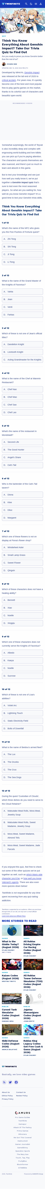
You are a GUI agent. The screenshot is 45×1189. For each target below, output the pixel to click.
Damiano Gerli (8, 1021)
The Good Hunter (16, 450)
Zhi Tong (12, 239)
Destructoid (22, 1141)
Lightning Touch (15, 713)
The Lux (11, 754)
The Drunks (13, 762)
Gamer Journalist (22, 1144)
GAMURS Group (37, 1174)
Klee (10, 502)
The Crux (12, 769)
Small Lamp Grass (16, 555)
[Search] (26, 3)
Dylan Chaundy (8, 950)
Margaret (12, 518)
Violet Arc (12, 705)
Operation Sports (22, 1151)
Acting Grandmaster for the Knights (24, 359)
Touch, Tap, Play (23, 1158)
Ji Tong (11, 254)
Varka (10, 291)
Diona (10, 495)
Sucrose (11, 676)
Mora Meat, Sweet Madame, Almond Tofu (21, 836)
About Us (6, 1092)
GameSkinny (22, 1148)
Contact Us (21, 1092)
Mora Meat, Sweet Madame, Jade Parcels (24, 847)
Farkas (11, 314)
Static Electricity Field (18, 721)
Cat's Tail (12, 465)
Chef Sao (12, 404)
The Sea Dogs (14, 777)
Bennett (11, 600)
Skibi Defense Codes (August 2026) (10, 1043)
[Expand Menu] (35, 3)
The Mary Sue (22, 1154)
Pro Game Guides (22, 1117)
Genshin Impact (31, 72)
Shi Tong (12, 246)
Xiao (10, 608)
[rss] (4, 1082)
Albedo (11, 653)
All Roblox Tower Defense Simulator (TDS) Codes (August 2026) (33, 981)
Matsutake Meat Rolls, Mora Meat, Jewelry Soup (24, 813)
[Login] (40, 3)
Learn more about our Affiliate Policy (14, 916)
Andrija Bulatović (9, 1049)
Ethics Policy (7, 1096)
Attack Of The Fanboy (22, 1127)
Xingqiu (11, 623)
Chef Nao (12, 389)
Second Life (13, 442)
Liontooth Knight (15, 352)
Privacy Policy (7, 1099)
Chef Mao (12, 397)
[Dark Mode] (31, 3)
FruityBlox (22, 1161)
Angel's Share (14, 457)
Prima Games (22, 1131)
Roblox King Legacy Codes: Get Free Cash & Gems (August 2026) (33, 1046)
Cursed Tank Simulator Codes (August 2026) (10, 1014)
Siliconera (22, 1134)
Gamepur (22, 1124)
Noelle (11, 615)
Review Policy (21, 1096)
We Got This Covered (22, 1137)
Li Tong (11, 262)
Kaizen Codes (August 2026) (10, 977)
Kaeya (11, 660)
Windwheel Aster (16, 547)
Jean (10, 299)
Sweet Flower (14, 563)
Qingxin (11, 570)
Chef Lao (12, 412)
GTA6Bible (22, 1168)
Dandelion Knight (16, 344)
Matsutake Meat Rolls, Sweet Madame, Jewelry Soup (22, 824)
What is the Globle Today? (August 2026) (10, 944)
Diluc (10, 510)
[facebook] (16, 1082)
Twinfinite (22, 1121)
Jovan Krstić (29, 1021)
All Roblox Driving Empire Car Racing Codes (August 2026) (32, 947)
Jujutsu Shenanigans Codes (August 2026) (32, 1014)
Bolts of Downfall (16, 728)
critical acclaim (9, 80)
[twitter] (10, 1082)
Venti (10, 307)
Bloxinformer (22, 1164)
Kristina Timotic (9, 981)
